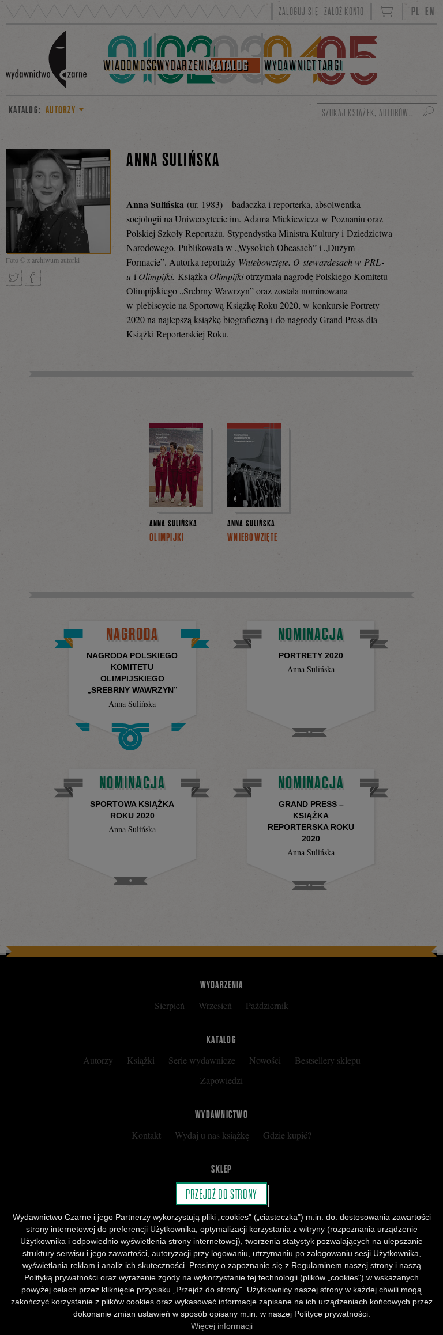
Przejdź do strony (221, 1194)
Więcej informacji (222, 1325)
